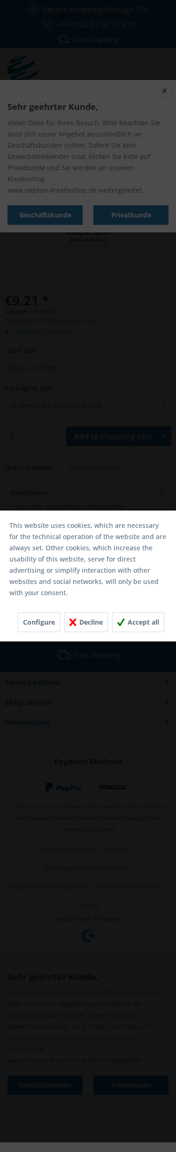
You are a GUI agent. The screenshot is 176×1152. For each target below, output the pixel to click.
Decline (90, 622)
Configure (39, 622)
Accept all (142, 622)
